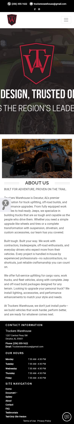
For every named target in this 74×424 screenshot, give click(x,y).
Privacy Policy (44, 421)
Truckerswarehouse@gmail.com (50, 4)
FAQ (8, 408)
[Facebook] (34, 9)
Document (11, 393)
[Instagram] (39, 9)
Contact (9, 405)
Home (8, 389)
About (8, 401)
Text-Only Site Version (16, 416)
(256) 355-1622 (19, 4)
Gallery (9, 397)
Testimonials (12, 412)
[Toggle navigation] (66, 19)
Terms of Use (29, 421)
